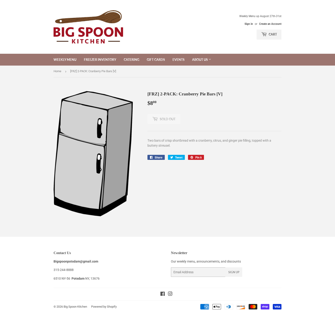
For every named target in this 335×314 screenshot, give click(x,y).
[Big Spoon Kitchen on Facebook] (162, 294)
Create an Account (270, 24)
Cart (272, 34)
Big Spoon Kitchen (75, 306)
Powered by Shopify (104, 306)
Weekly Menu (65, 59)
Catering (131, 59)
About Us (200, 59)
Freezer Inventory (100, 59)
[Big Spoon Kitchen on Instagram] (170, 294)
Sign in (249, 24)
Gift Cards (156, 59)
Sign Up (233, 272)
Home (57, 71)
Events (179, 59)
